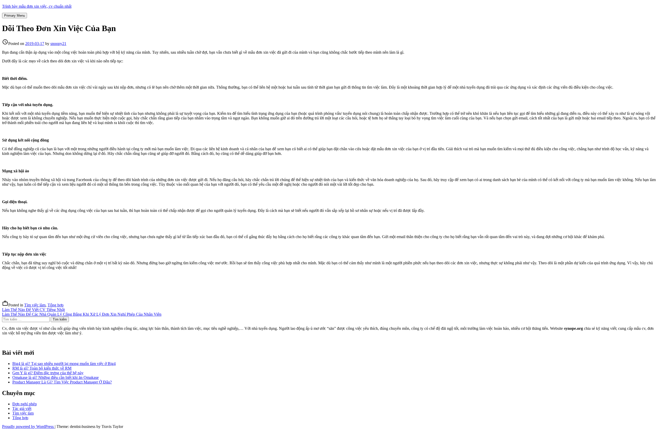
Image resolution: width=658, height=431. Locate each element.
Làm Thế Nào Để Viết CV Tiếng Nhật (33, 309)
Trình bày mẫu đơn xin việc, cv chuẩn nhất (36, 6)
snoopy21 (58, 43)
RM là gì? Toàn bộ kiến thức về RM (41, 368)
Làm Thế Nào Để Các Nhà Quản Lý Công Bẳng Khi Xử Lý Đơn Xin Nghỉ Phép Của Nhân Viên (81, 314)
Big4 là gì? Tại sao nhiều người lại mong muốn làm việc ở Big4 (64, 363)
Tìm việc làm (34, 305)
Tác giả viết (21, 408)
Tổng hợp (55, 305)
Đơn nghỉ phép (24, 404)
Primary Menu (14, 15)
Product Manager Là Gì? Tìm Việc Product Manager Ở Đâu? (62, 382)
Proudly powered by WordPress (28, 426)
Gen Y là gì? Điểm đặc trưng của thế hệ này (48, 373)
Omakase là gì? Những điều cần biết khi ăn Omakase (55, 377)
